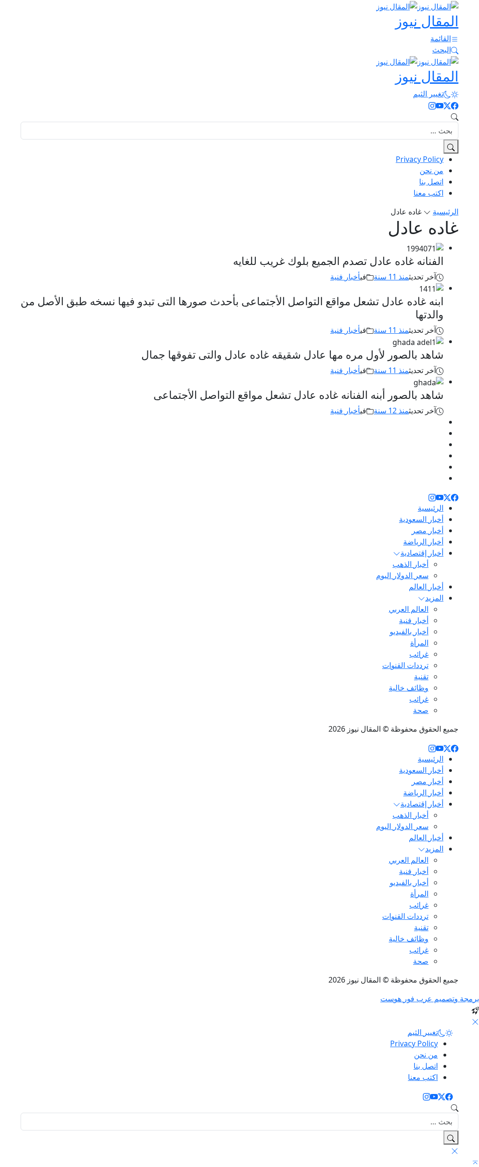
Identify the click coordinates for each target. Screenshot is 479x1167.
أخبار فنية (345, 277)
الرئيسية (445, 211)
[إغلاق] (475, 1021)
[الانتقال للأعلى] (475, 1161)
